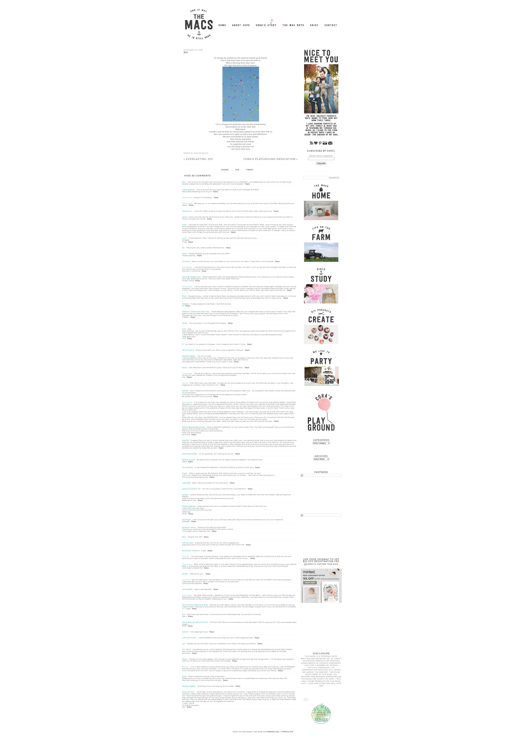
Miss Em (185, 440)
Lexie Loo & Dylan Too (191, 489)
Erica (184, 296)
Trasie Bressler (188, 190)
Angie (184, 473)
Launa (184, 217)
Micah (184, 659)
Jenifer (185, 574)
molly (184, 225)
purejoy (185, 495)
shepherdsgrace (189, 506)
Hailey (185, 323)
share (225, 169)
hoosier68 (186, 483)
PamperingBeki (189, 356)
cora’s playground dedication (270, 159)
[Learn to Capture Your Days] (321, 564)
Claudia (185, 391)
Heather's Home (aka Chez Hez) (195, 312)
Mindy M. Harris (189, 527)
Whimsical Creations (191, 551)
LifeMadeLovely (272, 731)
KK (183, 248)
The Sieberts (187, 467)
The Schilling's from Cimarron (195, 622)
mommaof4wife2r (189, 454)
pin (237, 169)
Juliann (185, 632)
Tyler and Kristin (189, 638)
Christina (186, 261)
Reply (247, 184)
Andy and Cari (188, 692)
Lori (183, 644)
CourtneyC (186, 520)
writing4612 (187, 589)
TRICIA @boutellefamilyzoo (193, 427)
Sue (183, 614)
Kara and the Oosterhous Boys (195, 605)
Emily (184, 368)
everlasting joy (198, 159)
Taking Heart (187, 543)
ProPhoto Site (287, 731)
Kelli (184, 537)
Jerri (184, 182)
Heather (185, 304)
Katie (184, 676)
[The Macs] (222, 24)
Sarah (184, 254)
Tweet (250, 169)
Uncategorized (201, 153)
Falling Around (188, 460)
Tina (184, 329)
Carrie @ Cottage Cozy (191, 277)
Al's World (186, 649)
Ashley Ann (187, 211)
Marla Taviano (188, 350)
